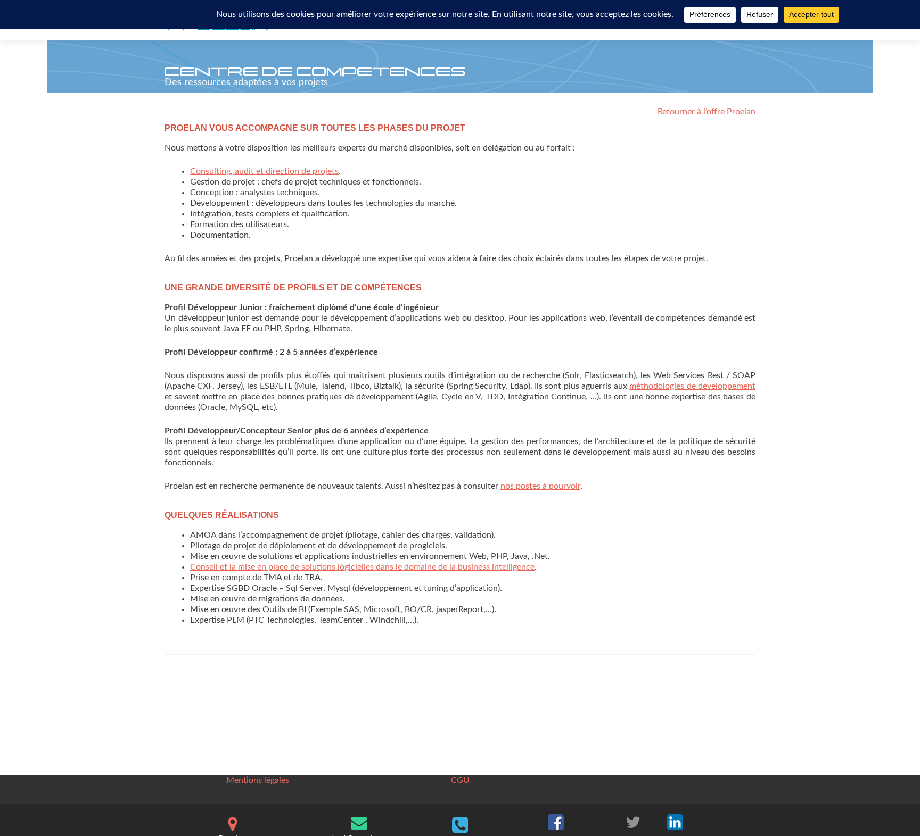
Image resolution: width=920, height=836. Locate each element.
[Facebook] (556, 821)
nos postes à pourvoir (540, 486)
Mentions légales (257, 780)
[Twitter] (633, 821)
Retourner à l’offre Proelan (706, 111)
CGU (460, 780)
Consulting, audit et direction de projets (264, 171)
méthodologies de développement (692, 386)
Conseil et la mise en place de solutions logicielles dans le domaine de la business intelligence (362, 567)
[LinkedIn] (675, 821)
